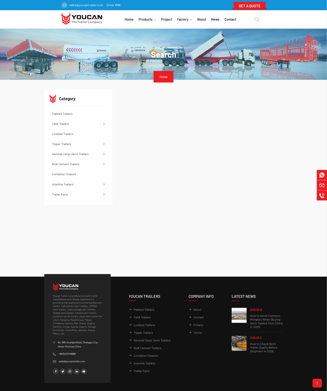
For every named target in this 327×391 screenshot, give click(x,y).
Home (164, 77)
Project (166, 19)
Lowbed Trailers (62, 134)
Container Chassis (64, 174)
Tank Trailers (60, 124)
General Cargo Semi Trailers (70, 154)
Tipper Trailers (61, 144)
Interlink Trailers (63, 184)
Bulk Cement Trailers (66, 164)
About (201, 19)
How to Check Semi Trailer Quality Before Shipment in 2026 (263, 347)
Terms (197, 332)
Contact (230, 19)
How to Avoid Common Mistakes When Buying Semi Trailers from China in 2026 (266, 321)
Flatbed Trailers (62, 114)
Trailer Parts (60, 194)
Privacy (198, 325)
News (215, 19)
